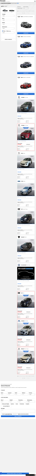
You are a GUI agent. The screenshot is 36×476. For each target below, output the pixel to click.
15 (24, 13)
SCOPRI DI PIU (25, 33)
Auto (2, 6)
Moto (5, 6)
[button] (1, 473)
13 (33, 11)
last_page (28, 378)
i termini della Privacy (8, 414)
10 (29, 11)
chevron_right (27, 378)
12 (32, 11)
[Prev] (1, 10)
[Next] (14, 10)
